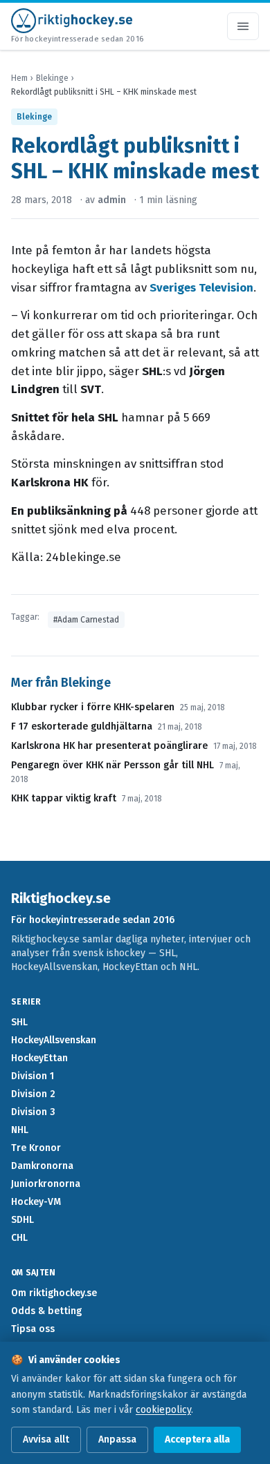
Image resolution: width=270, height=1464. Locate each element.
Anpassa (117, 1439)
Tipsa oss (33, 1329)
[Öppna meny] (243, 26)
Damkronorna (42, 1166)
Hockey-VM (36, 1202)
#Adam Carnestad (86, 620)
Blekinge (52, 78)
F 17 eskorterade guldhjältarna (81, 726)
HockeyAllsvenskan (53, 1040)
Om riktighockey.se (54, 1293)
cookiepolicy (163, 1410)
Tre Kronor (36, 1148)
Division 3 (33, 1112)
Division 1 (32, 1076)
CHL (19, 1238)
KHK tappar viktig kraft (63, 798)
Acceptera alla (197, 1439)
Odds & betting (46, 1311)
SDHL (22, 1220)
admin (112, 200)
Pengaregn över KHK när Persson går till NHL (112, 765)
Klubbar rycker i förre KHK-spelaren (92, 707)
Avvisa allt (46, 1439)
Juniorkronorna (45, 1184)
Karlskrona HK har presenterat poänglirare (109, 746)
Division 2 (33, 1094)
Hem (19, 78)
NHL (19, 1130)
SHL (19, 1022)
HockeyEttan (39, 1058)
